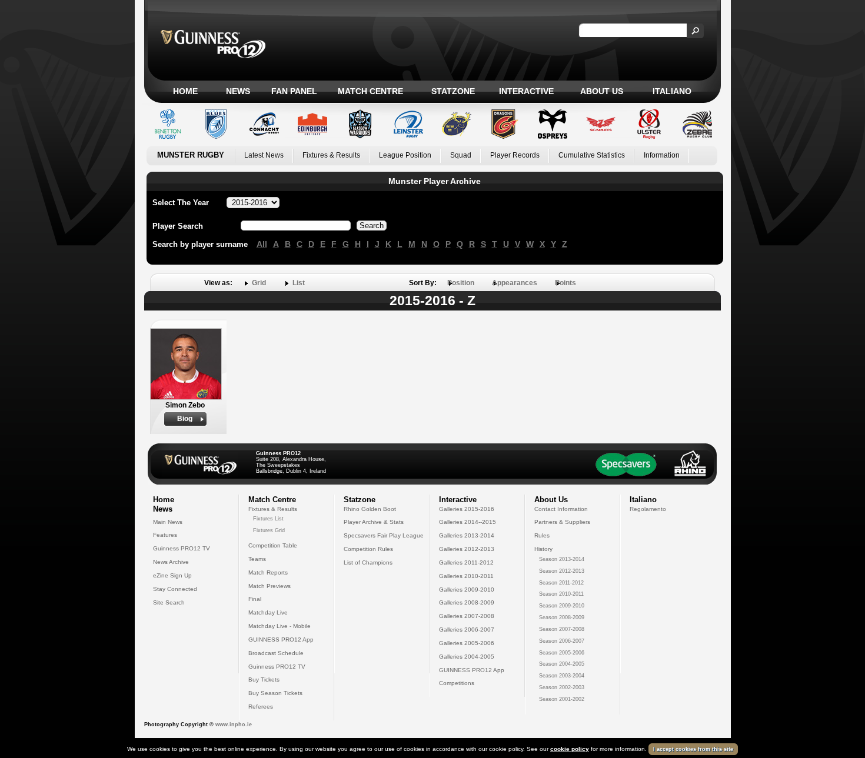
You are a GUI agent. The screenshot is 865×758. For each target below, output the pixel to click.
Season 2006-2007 (561, 641)
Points (565, 282)
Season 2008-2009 (561, 617)
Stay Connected (175, 589)
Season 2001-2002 (561, 699)
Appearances (514, 282)
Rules (542, 535)
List (298, 282)
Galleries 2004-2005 (466, 656)
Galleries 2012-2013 (466, 549)
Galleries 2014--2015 (467, 522)
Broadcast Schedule (276, 653)
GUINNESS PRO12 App (281, 639)
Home (185, 91)
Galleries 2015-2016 (466, 509)
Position (460, 282)
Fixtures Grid (269, 530)
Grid (259, 282)
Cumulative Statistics (591, 155)
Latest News (264, 155)
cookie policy (569, 749)
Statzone (453, 91)
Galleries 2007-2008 (466, 616)
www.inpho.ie (233, 724)
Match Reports (268, 572)
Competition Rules (368, 549)
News (238, 91)
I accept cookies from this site (693, 749)
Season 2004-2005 (561, 664)
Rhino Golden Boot (370, 509)
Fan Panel (294, 91)
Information (662, 155)
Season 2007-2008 (561, 629)
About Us (601, 91)
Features (165, 535)
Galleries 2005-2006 (466, 643)
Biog (184, 418)
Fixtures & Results (331, 155)
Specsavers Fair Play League (384, 535)
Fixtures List (268, 519)
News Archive (171, 562)
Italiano (672, 91)
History (543, 549)
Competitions (456, 683)
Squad (460, 155)
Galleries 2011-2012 (466, 562)
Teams (257, 559)
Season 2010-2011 (561, 594)
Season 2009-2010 (561, 606)
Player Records (515, 155)
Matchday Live (268, 612)
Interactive (526, 91)
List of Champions (368, 562)
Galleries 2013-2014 (466, 535)
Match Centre (370, 91)
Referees (260, 706)
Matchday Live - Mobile (279, 626)
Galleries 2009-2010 (466, 589)
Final (254, 599)
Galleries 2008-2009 (466, 602)
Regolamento (648, 509)
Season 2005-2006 (561, 653)
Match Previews (269, 586)
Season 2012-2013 (561, 571)
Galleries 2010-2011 (466, 576)
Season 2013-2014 (561, 559)
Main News (167, 522)
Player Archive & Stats (374, 522)
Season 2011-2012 (561, 583)
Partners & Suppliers (562, 522)
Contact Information (561, 509)
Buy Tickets (264, 679)
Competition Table (272, 545)
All (262, 244)
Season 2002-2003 (561, 687)
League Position (405, 155)
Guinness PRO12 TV (181, 548)
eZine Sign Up (172, 575)
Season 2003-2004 (561, 676)
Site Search (169, 602)
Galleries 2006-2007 (466, 629)
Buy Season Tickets (275, 693)
